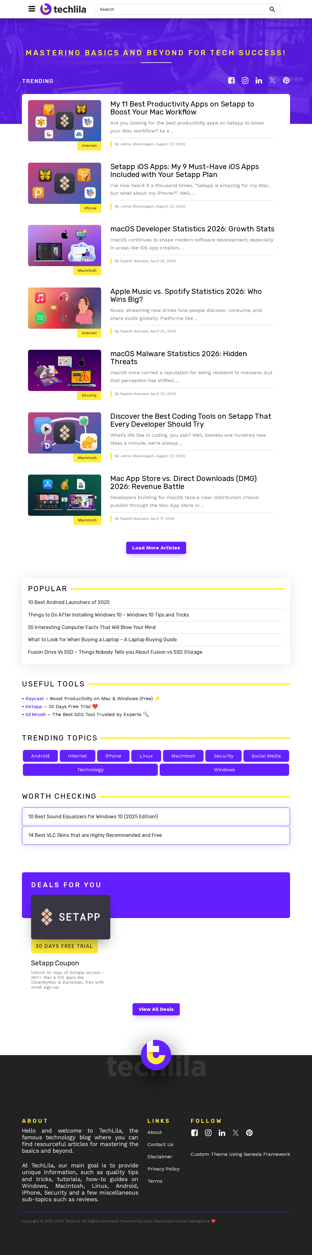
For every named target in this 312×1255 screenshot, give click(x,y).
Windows (224, 769)
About (154, 1132)
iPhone (90, 208)
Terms (154, 1181)
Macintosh (87, 270)
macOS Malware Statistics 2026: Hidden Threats (178, 357)
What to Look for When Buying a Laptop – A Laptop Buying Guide (102, 639)
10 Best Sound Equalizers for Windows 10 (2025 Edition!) (93, 816)
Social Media (266, 756)
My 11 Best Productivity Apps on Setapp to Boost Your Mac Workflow (182, 108)
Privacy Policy (163, 1169)
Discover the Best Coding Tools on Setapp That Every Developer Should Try (190, 420)
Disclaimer (159, 1156)
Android (40, 756)
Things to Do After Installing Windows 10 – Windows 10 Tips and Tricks (108, 615)
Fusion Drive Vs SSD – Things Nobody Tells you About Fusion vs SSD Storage (115, 652)
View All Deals (156, 1009)
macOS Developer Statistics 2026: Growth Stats (192, 229)
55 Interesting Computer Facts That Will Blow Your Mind (92, 627)
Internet (89, 145)
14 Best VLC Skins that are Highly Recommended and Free (95, 835)
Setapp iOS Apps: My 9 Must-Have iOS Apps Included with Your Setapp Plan (184, 170)
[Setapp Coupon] (70, 917)
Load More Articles (156, 548)
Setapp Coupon (55, 963)
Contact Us (160, 1144)
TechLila (72, 1221)
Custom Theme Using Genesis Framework (240, 1154)
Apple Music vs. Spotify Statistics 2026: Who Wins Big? (186, 295)
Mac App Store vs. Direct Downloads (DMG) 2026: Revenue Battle (183, 482)
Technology (90, 769)
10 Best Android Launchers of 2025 (69, 602)
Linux (146, 756)
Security (89, 395)
